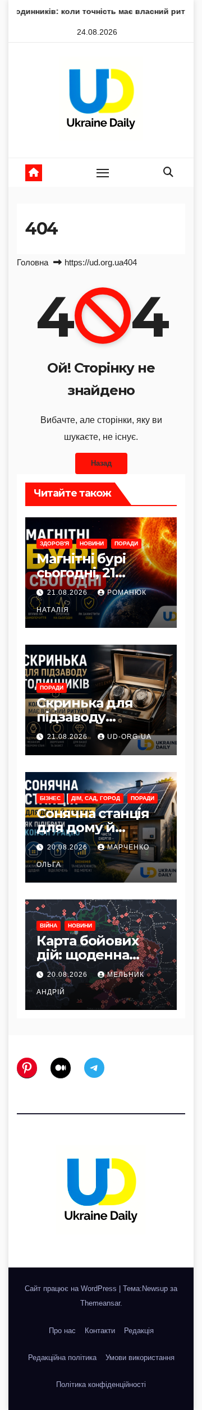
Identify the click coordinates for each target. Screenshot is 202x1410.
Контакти (100, 1330)
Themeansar (100, 1303)
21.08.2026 (68, 592)
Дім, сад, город (95, 798)
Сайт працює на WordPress (72, 1288)
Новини (92, 543)
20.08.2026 (68, 847)
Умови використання (140, 1357)
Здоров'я (54, 543)
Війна (48, 925)
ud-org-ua (129, 737)
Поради (126, 543)
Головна (32, 262)
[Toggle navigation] (102, 173)
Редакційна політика (62, 1357)
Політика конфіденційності (101, 1384)
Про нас (62, 1330)
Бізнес (50, 798)
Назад (101, 463)
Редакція (139, 1330)
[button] (168, 172)
